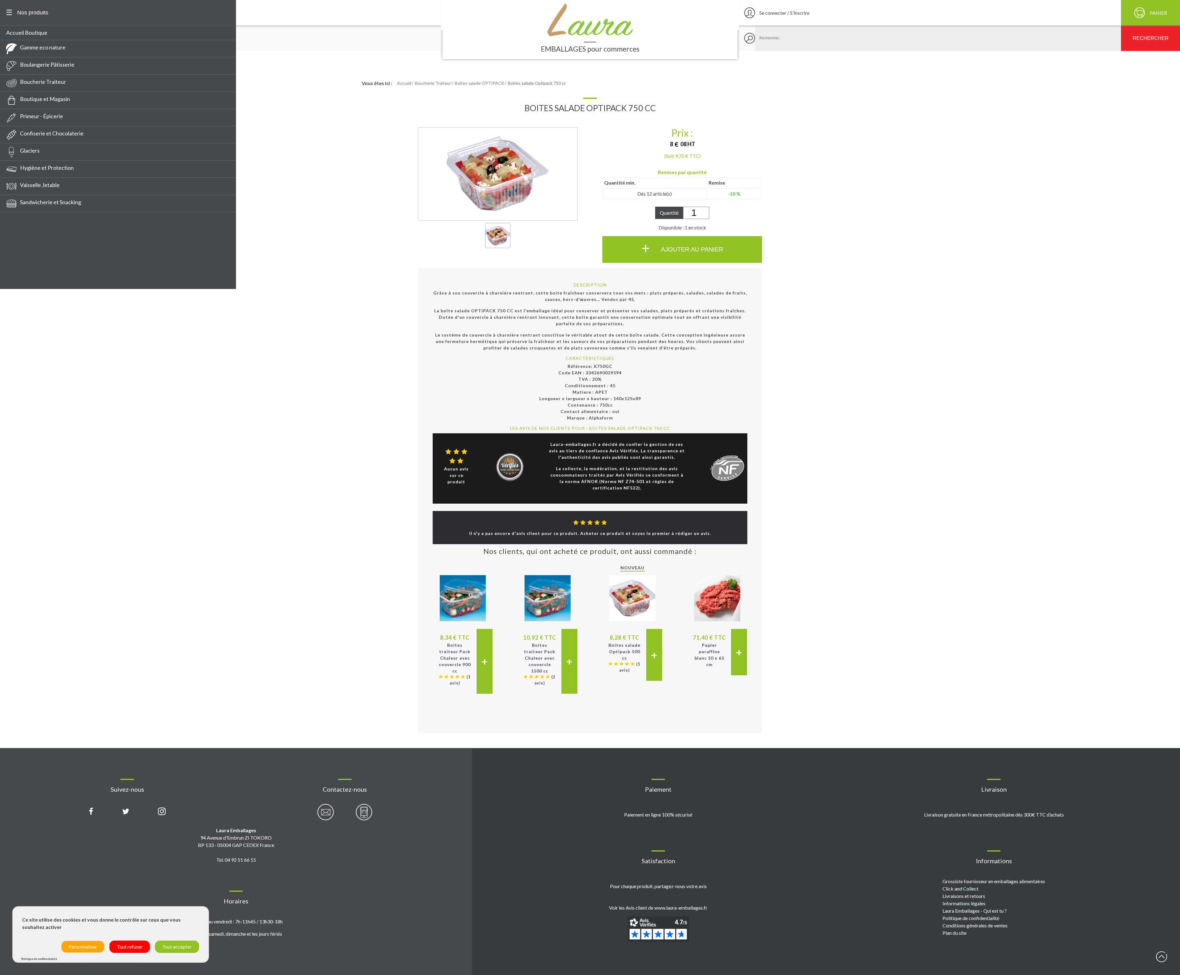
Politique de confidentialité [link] (39, 959)
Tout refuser (130, 947)
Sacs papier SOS (28, 269)
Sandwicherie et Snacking (50, 202)
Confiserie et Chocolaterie (52, 133)
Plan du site (954, 933)
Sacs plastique (26, 258)
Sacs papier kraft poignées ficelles (49, 224)
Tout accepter (177, 947)
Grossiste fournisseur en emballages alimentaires (993, 881)
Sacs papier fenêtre (32, 212)
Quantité (669, 213)
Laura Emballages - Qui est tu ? (974, 911)
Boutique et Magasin (45, 99)
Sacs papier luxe (28, 235)
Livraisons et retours (963, 896)
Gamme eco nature (42, 47)
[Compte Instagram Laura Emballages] (162, 811)
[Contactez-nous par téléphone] (364, 815)
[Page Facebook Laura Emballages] (91, 811)
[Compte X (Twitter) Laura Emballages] (125, 811)
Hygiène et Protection (47, 167)
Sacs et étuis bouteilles (36, 247)
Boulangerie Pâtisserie (47, 64)
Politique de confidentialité (970, 918)
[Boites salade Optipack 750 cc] (497, 235)
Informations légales (963, 903)
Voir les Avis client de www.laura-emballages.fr (658, 908)
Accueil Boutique (26, 32)
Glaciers (30, 150)
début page (1161, 956)
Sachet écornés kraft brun (40, 281)
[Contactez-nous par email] (325, 815)
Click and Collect (960, 888)
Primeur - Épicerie (41, 116)
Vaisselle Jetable (40, 184)
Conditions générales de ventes (975, 925)
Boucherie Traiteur (43, 81)
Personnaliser (83, 947)
